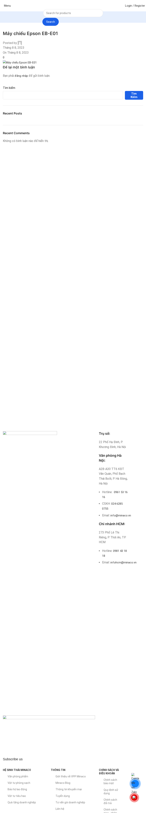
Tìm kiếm (9, 88)
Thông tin (58, 769)
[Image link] (30, 573)
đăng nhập (21, 76)
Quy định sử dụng (111, 791)
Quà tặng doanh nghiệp (22, 802)
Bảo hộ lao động (17, 789)
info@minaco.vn (120, 515)
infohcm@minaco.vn (123, 562)
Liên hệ (60, 808)
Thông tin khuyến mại (69, 789)
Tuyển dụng (63, 795)
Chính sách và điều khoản (109, 771)
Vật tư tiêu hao (17, 795)
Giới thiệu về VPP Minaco (71, 776)
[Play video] (49, 735)
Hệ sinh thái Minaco (17, 769)
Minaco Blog (63, 782)
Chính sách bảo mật (110, 781)
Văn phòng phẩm (18, 776)
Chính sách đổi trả (110, 801)
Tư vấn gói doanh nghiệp (70, 802)
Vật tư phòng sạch (19, 782)
